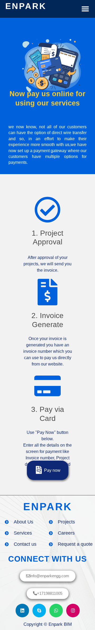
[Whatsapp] (56, 610)
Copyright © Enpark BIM (47, 624)
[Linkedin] (22, 610)
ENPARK (25, 6)
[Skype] (39, 610)
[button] (85, 9)
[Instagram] (73, 610)
